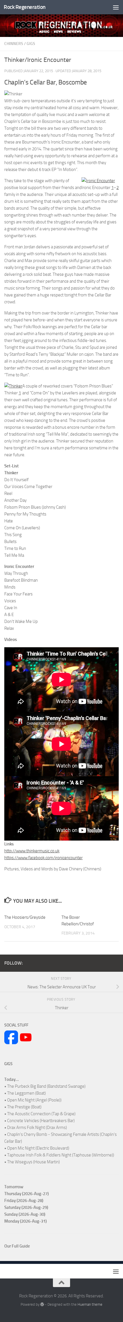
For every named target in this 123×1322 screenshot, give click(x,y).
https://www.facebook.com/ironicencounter (43, 857)
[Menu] (116, 7)
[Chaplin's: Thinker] (13, 386)
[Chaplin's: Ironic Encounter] (98, 180)
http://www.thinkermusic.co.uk (31, 850)
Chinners (13, 43)
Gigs (31, 43)
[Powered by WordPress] (42, 1304)
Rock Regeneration (24, 7)
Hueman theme (90, 1304)
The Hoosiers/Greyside (24, 917)
